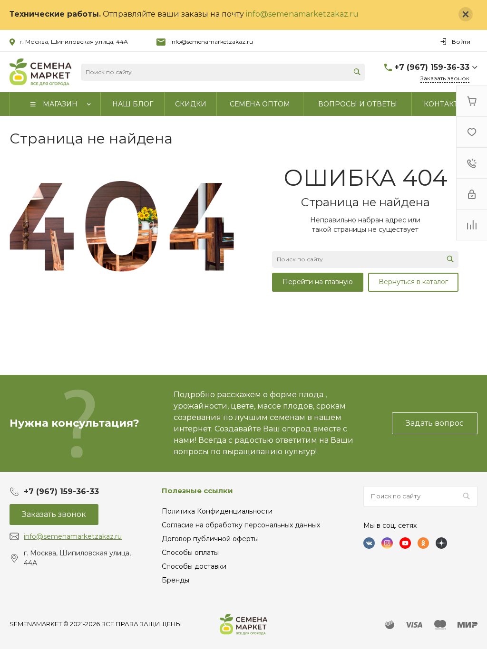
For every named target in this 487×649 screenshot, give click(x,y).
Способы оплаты (190, 552)
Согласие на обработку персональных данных (241, 525)
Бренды (175, 580)
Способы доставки (194, 566)
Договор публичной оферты (210, 538)
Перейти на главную (317, 281)
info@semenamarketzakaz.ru (302, 14)
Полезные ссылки (197, 490)
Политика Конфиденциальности (217, 511)
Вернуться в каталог (413, 281)
